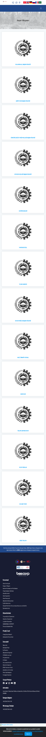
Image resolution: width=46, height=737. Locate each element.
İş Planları (5, 650)
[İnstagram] (9, 683)
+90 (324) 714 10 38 (7, 701)
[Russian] (34, 2)
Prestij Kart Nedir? (7, 634)
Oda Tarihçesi (6, 583)
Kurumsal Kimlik (7, 662)
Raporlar (5, 645)
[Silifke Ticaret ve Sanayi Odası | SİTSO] (23, 561)
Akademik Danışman (8, 601)
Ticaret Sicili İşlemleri (8, 616)
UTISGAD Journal (7, 655)
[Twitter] (6, 683)
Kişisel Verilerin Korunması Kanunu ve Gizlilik (15, 606)
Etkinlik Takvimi (7, 665)
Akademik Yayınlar (7, 652)
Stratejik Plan (6, 647)
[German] (30, 2)
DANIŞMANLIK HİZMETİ (8, 624)
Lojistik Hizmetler (7, 621)
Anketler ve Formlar (8, 670)
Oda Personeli (6, 598)
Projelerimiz (6, 657)
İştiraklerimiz (6, 608)
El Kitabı (5, 660)
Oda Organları (6, 596)
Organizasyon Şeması (8, 591)
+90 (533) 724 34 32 (7, 709)
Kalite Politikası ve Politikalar (10, 588)
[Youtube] (11, 683)
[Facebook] (4, 683)
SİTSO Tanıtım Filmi (8, 667)
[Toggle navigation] (41, 8)
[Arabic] (40, 2)
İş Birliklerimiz (6, 603)
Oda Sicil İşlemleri (7, 619)
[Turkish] (24, 2)
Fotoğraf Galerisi (7, 675)
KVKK (18, 550)
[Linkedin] (14, 683)
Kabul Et (28, 734)
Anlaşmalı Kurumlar (8, 637)
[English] (27, 2)
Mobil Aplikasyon (7, 672)
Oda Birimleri (6, 593)
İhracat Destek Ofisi (8, 626)
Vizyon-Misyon (6, 586)
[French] (37, 2)
